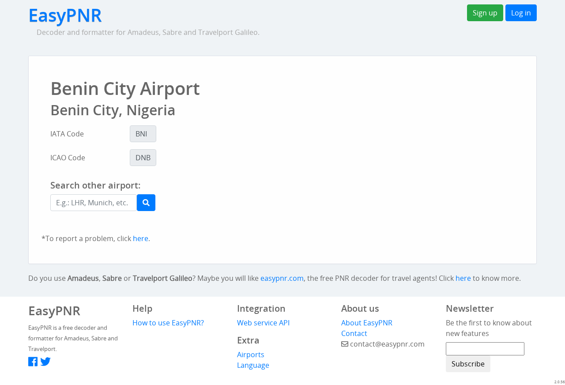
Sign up (485, 13)
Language (253, 365)
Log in (521, 13)
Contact (354, 333)
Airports (250, 354)
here (140, 238)
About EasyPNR (366, 323)
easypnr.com (282, 278)
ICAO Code (67, 157)
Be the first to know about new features (489, 328)
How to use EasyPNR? (168, 323)
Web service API (263, 323)
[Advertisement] (319, 204)
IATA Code (67, 134)
